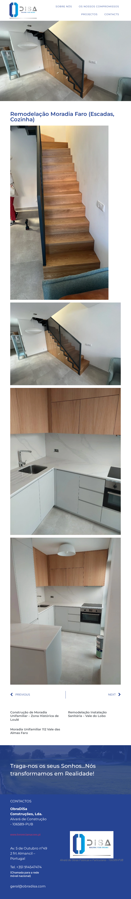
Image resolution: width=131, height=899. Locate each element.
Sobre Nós (64, 6)
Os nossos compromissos (99, 6)
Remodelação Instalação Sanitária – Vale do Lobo (87, 714)
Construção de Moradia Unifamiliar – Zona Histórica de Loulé (34, 716)
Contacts (111, 14)
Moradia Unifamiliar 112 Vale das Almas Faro (35, 731)
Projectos (89, 14)
